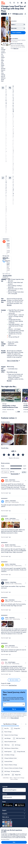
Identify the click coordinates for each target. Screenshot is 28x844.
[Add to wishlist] (19, 390)
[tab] (10, 724)
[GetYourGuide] (3, 3)
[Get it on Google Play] (7, 805)
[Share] (25, 14)
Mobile (4, 801)
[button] (13, 14)
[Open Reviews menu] (25, 481)
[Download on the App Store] (19, 805)
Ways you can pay (6, 820)
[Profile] (25, 3)
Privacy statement (15, 718)
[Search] (10, 3)
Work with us (5, 817)
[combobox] (15, 473)
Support (4, 810)
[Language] (21, 3)
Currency (4, 794)
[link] (11, 401)
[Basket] (17, 3)
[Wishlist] (14, 3)
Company (4, 813)
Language (4, 786)
